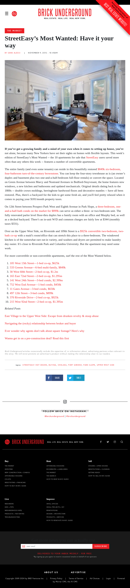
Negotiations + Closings (99, 469)
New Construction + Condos (17, 472)
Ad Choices (95, 578)
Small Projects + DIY (55, 507)
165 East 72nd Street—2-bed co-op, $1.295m (36, 276)
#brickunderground (76, 416)
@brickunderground (54, 416)
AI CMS (74, 581)
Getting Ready (94, 472)
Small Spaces (52, 504)
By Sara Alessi (12, 53)
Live (7, 499)
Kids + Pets (9, 507)
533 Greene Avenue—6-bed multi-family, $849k (38, 267)
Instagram (115, 442)
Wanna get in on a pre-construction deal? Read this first (37, 338)
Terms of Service (76, 578)
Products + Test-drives (14, 514)
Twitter (108, 442)
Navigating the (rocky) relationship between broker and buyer (40, 323)
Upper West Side (105, 365)
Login (108, 578)
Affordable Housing (14, 476)
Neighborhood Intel (13, 510)
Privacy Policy (56, 578)
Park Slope (89, 365)
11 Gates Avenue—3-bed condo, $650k (32, 288)
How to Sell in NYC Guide (99, 476)
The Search (51, 476)
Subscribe (100, 546)
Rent (48, 461)
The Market (14, 30)
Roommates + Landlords (57, 469)
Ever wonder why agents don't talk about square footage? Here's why (44, 330)
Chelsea (62, 365)
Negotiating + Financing (15, 482)
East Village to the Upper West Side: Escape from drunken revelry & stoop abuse (52, 316)
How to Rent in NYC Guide (57, 479)
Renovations (52, 510)
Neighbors (9, 504)
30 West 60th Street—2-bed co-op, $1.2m (34, 271)
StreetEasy (92, 157)
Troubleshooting (12, 517)
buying (52, 365)
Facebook (101, 442)
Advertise (78, 572)
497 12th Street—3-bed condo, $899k (31, 293)
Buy (7, 461)
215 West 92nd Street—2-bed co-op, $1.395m (36, 301)
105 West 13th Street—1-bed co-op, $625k (34, 263)
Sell (90, 461)
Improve (50, 499)
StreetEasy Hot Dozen (35, 365)
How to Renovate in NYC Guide (59, 520)
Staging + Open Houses (98, 466)
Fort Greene (75, 365)
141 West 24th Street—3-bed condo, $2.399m (36, 280)
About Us (51, 572)
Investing (9, 469)
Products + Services (55, 517)
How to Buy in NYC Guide (15, 486)
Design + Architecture (55, 514)
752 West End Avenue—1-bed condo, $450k (35, 284)
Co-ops (8, 479)
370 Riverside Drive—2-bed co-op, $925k (34, 297)
